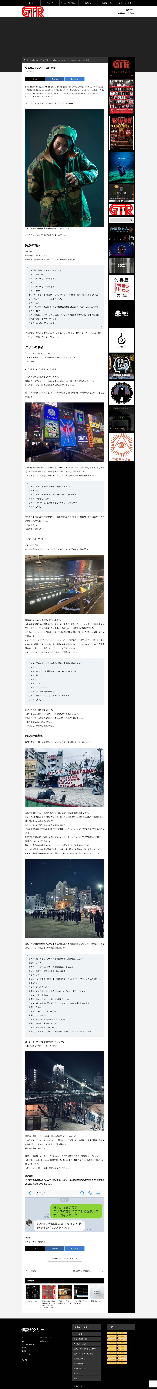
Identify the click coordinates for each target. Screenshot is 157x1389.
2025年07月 (122, 1353)
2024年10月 (112, 1339)
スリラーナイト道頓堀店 (35, 1242)
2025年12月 (112, 1363)
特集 (75, 1378)
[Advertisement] (78, 40)
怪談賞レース (107, 3)
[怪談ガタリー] (33, 11)
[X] (23, 1359)
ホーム (31, 3)
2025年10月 (112, 1359)
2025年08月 (112, 1356)
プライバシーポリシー (47, 1338)
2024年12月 (112, 1343)
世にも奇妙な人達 (80, 1339)
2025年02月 (112, 1346)
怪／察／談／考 (79, 1368)
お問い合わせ (44, 1341)
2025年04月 (112, 1349)
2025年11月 (122, 1359)
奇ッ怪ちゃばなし (80, 1344)
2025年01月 (122, 1343)
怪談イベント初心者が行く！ (84, 1354)
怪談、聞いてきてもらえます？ (85, 1349)
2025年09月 (122, 1356)
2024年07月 (122, 1333)
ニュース (50, 3)
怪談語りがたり (79, 1359)
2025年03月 (122, 1346)
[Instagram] (26, 1359)
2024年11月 (122, 1339)
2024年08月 (112, 1336)
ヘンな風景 (78, 1334)
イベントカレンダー (126, 3)
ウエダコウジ (29, 71)
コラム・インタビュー (69, 3)
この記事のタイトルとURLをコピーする (64, 1258)
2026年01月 (122, 1363)
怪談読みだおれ (79, 1364)
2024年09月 (122, 1336)
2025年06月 (112, 1353)
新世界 (76, 1373)
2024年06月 (112, 1333)
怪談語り (88, 3)
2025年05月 (122, 1349)
